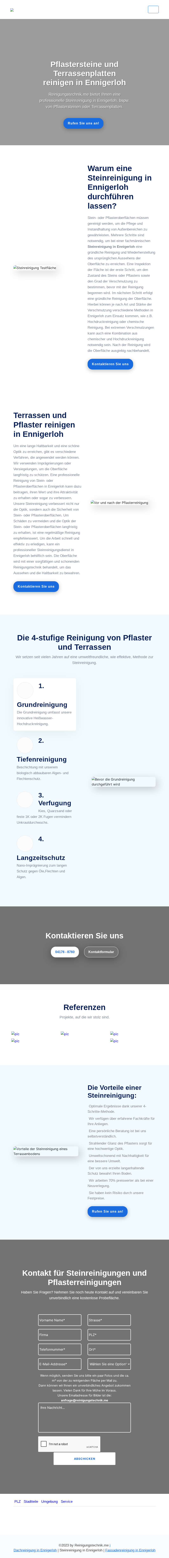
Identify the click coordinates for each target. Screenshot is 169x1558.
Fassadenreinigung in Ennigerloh (130, 1550)
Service (67, 1502)
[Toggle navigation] (153, 9)
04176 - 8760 (65, 952)
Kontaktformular (101, 952)
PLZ (17, 1502)
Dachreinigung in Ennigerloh (35, 1550)
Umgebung (49, 1502)
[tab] (44, 704)
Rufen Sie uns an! (83, 123)
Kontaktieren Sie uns (110, 364)
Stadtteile (31, 1502)
